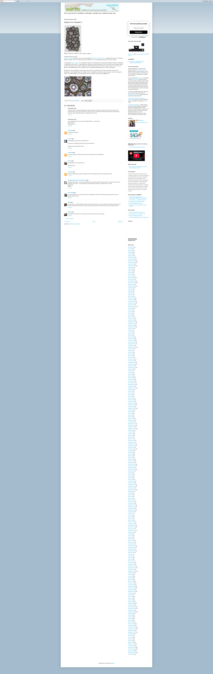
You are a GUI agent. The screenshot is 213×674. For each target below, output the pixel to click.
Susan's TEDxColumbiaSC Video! (137, 147)
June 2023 (130, 311)
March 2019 (131, 398)
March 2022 (131, 337)
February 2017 (131, 440)
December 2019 (131, 382)
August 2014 (131, 491)
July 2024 (130, 289)
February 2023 (131, 318)
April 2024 (130, 294)
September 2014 (132, 489)
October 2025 (131, 264)
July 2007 (130, 635)
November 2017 (131, 425)
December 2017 (131, 423)
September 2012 (132, 530)
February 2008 (131, 623)
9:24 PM (70, 215)
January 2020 (131, 381)
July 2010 (130, 574)
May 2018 (130, 415)
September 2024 (132, 286)
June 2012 (130, 535)
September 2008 (132, 611)
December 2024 (131, 281)
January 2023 (131, 320)
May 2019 (130, 394)
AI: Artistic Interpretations (133, 104)
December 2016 (131, 443)
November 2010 (131, 567)
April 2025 (130, 274)
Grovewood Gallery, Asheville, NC (137, 212)
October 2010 (131, 569)
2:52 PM (70, 126)
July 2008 (130, 615)
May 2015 (130, 476)
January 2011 (131, 564)
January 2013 (131, 523)
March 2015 (131, 479)
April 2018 (130, 416)
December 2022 (131, 321)
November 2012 (131, 527)
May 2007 (130, 639)
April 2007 (130, 640)
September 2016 (132, 449)
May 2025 (130, 272)
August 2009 (131, 593)
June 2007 (130, 637)
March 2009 (131, 601)
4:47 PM (70, 207)
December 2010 (131, 566)
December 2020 (131, 362)
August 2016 (131, 450)
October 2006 (131, 650)
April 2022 (130, 335)
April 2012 (130, 538)
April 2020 (130, 376)
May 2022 (130, 333)
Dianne (69, 212)
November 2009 (131, 588)
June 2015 (130, 474)
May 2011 (130, 557)
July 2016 (130, 452)
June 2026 (130, 250)
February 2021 (131, 359)
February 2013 (131, 522)
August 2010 (131, 572)
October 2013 (131, 508)
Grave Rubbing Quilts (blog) (135, 203)
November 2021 (131, 343)
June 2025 (130, 270)
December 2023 (131, 301)
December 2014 (131, 484)
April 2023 (130, 315)
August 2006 (131, 654)
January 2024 (131, 299)
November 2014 (131, 486)
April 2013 (130, 518)
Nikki (69, 202)
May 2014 (130, 496)
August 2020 (131, 369)
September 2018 (132, 408)
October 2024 (131, 284)
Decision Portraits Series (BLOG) (136, 201)
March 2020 (131, 377)
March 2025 (131, 276)
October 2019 (131, 386)
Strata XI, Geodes (68, 58)
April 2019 (130, 396)
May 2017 (130, 435)
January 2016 (131, 462)
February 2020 (131, 379)
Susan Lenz (131, 54)
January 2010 (131, 584)
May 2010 (130, 577)
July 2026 (130, 248)
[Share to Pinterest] (91, 100)
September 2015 (132, 469)
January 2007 (131, 645)
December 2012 (131, 525)
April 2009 (130, 600)
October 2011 (131, 549)
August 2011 (131, 552)
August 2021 (131, 348)
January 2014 (131, 503)
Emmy (69, 160)
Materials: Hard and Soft (98, 58)
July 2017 (130, 432)
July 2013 (130, 513)
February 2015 (131, 481)
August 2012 (131, 532)
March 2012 (131, 540)
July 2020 (130, 371)
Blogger (112, 663)
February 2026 (131, 257)
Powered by (134, 37)
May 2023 (130, 313)
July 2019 (130, 391)
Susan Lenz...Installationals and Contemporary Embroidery (136, 62)
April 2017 (130, 437)
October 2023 (131, 304)
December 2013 (131, 505)
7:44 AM (69, 167)
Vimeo (129, 55)
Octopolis (140, 78)
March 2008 (131, 622)
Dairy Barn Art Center (140, 70)
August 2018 (131, 410)
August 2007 (131, 633)
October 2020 (131, 365)
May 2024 (130, 292)
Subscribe (138, 32)
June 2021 (130, 352)
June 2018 (130, 413)
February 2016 (131, 460)
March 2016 (131, 459)
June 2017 (130, 433)
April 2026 (130, 253)
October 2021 (131, 345)
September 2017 (132, 428)
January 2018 (131, 421)
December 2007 (131, 627)
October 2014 (131, 488)
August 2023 (131, 308)
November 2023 (131, 303)
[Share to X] (88, 100)
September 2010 (132, 571)
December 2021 (131, 342)
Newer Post (67, 221)
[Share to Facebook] (89, 100)
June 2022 (130, 332)
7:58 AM (69, 148)
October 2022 (131, 325)
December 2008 (131, 606)
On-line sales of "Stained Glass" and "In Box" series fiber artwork (138, 167)
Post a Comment (70, 218)
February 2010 (131, 583)
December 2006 (131, 647)
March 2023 (131, 316)
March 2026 (131, 255)
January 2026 (131, 259)
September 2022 (132, 326)
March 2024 (131, 296)
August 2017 (131, 430)
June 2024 (130, 291)
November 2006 (131, 649)
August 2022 (131, 328)
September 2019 (132, 387)
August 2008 (131, 613)
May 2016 (130, 455)
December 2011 (131, 545)
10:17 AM (70, 188)
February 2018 (131, 420)
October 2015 (131, 467)
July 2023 (130, 309)
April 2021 (130, 355)
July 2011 (130, 554)
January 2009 (131, 605)
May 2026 (130, 252)
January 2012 (131, 544)
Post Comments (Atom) (75, 224)
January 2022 (131, 340)
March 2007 (131, 642)
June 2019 (130, 393)
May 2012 (130, 537)
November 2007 (131, 628)
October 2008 (131, 610)
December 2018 (131, 403)
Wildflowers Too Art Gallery (134, 94)
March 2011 (130, 561)
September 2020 (132, 367)
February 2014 (131, 501)
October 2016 (131, 447)
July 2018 (130, 411)
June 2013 (130, 515)
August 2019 (131, 389)
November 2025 (131, 262)
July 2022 (130, 330)
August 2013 (131, 511)
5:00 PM (70, 197)
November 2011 (131, 547)
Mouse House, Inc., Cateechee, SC (137, 214)
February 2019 (131, 399)
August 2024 (131, 287)
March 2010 (131, 581)
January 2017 (131, 442)
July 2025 (130, 269)
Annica (69, 138)
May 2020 (130, 374)
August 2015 (131, 471)
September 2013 (132, 510)
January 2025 (131, 279)
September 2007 (132, 632)
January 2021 (131, 360)
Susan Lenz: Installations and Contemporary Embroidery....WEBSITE (138, 197)
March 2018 (131, 418)
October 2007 (131, 630)
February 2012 (131, 542)
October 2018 (131, 406)
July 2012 (130, 533)
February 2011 (131, 562)
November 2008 (131, 608)
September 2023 (132, 306)
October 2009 (131, 589)
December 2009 (131, 586)
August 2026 (131, 247)
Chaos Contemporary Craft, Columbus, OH (139, 217)
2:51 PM (70, 115)
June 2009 (130, 596)
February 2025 (131, 277)
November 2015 (131, 466)
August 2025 (131, 267)
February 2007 (131, 644)
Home (94, 221)
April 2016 (130, 457)
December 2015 (131, 464)
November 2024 (131, 282)
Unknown (70, 130)
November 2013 (131, 506)
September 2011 (132, 550)
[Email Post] (82, 100)
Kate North (70, 192)
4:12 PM (70, 156)
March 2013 (131, 520)
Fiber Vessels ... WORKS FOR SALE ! (137, 199)
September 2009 (132, 591)
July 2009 (130, 594)
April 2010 (130, 579)
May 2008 (130, 618)
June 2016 (130, 454)
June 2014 (130, 494)
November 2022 (131, 323)
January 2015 (131, 482)
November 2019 (131, 384)
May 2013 (130, 516)
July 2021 (130, 350)
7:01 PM (70, 175)
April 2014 (130, 498)
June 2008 (130, 617)
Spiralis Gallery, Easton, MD (135, 215)
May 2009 (130, 598)
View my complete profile (141, 122)
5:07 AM (69, 134)
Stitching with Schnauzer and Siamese (77, 180)
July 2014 (130, 493)
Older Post (120, 221)
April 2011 (130, 559)
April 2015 (130, 477)
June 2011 (130, 555)
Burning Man (135, 79)
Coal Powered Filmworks (141, 54)
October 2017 (131, 427)
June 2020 (130, 372)
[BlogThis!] (86, 100)
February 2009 (131, 603)
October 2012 (131, 528)
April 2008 (130, 620)
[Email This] (85, 100)
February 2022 (131, 338)
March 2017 (131, 438)
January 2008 (131, 625)
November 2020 (131, 364)
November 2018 (131, 404)
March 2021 (131, 357)
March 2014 (131, 499)
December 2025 (131, 260)
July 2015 (130, 472)
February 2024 (131, 298)
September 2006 (132, 652)
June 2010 (130, 576)
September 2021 (132, 347)
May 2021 (130, 354)
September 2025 (132, 265)
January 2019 (131, 401)
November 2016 (131, 445)
